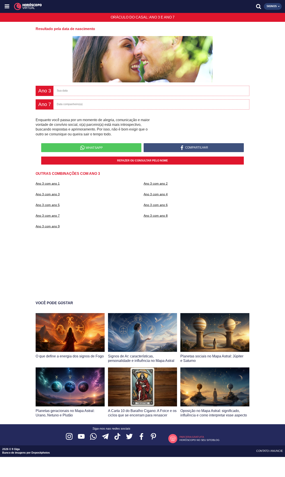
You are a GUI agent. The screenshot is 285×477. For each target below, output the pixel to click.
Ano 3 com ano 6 (156, 205)
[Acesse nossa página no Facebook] (141, 437)
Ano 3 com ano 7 (48, 215)
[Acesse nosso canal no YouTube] (81, 437)
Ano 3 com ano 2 (156, 183)
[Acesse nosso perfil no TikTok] (117, 437)
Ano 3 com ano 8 (156, 215)
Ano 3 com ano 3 (48, 194)
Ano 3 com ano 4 (156, 194)
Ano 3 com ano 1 (48, 183)
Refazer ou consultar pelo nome (142, 160)
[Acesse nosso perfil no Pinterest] (153, 437)
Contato (262, 451)
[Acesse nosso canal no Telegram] (105, 437)
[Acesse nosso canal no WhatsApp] (93, 437)
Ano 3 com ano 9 (48, 226)
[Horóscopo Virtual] (75, 6)
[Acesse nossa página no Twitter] (129, 437)
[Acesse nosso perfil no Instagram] (69, 437)
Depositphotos (40, 452)
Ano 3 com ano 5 (48, 205)
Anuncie (277, 451)
